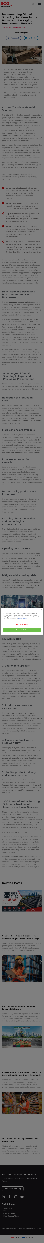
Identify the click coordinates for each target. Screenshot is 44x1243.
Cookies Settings (22, 624)
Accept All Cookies (22, 630)
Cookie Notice (22, 618)
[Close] (42, 610)
